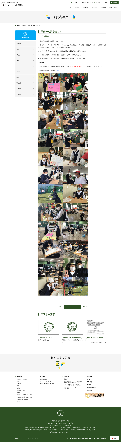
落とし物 (18, 83)
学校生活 (86, 7)
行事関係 (18, 94)
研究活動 (94, 7)
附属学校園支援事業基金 (23, 399)
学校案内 (77, 7)
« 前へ (59, 306)
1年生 (18, 49)
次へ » (85, 306)
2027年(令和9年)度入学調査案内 (72, 385)
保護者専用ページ (86, 2)
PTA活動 (75, 2)
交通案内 (115, 2)
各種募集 (18, 88)
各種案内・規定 (21, 390)
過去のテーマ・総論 (45, 381)
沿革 (18, 381)
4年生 (18, 66)
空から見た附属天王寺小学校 (24, 394)
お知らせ (18, 43)
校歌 (18, 385)
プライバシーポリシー (32, 438)
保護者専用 (25, 25)
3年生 (18, 60)
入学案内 (103, 7)
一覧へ (72, 307)
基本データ (20, 388)
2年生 (18, 55)
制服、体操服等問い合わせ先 (24, 397)
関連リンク (20, 392)
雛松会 (106, 2)
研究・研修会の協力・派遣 (47, 383)
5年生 (18, 71)
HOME (69, 7)
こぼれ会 (98, 2)
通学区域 (66, 379)
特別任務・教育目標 (22, 379)
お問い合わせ (113, 7)
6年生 (18, 77)
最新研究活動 (43, 379)
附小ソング (20, 401)
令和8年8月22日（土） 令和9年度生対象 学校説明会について (73, 382)
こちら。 (58, 70)
